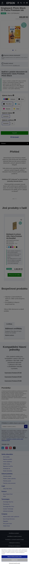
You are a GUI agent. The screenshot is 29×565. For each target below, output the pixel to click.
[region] (14, 556)
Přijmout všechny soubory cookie (14, 556)
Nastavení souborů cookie (14, 563)
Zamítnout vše (14, 559)
